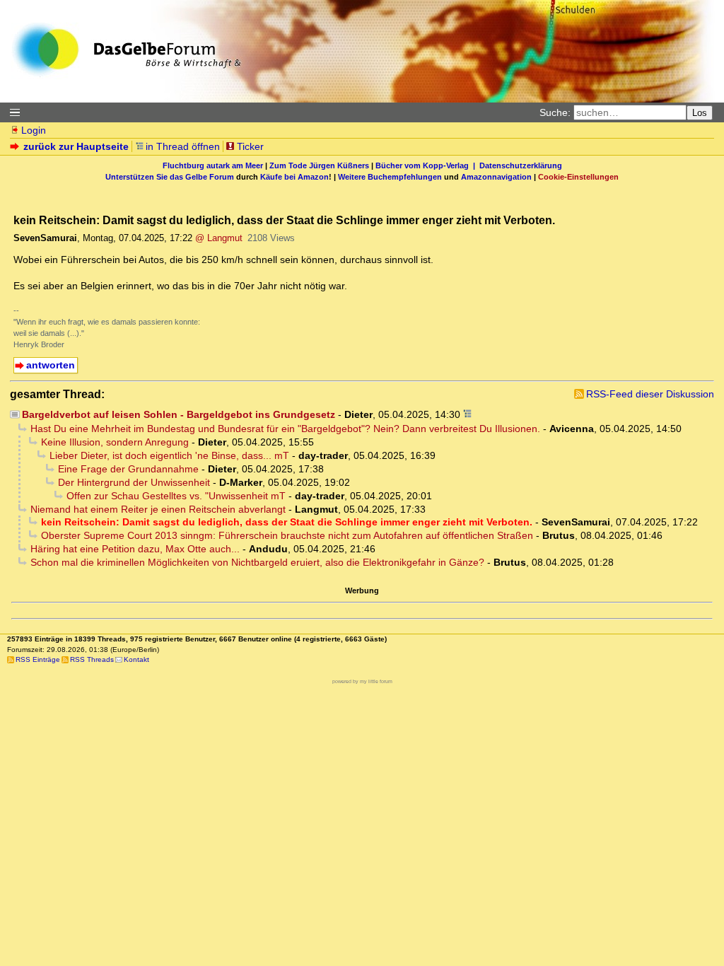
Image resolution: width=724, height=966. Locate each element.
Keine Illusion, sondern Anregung (115, 442)
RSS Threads (92, 659)
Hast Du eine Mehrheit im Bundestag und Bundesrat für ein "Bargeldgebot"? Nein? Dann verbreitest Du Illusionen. (285, 428)
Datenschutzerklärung (520, 165)
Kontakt (136, 659)
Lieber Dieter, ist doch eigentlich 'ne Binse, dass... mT (169, 455)
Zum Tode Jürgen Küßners (319, 165)
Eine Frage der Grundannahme (128, 469)
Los (699, 112)
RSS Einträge (38, 659)
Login (33, 130)
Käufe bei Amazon (294, 177)
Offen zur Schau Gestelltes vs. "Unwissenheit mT (176, 495)
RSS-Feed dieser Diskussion (650, 394)
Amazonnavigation (496, 177)
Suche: (555, 112)
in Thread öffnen (183, 146)
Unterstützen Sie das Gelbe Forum (169, 177)
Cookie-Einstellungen (578, 177)
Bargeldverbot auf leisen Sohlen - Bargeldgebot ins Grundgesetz (178, 414)
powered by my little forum (362, 681)
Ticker (250, 146)
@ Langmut (219, 238)
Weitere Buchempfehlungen (390, 177)
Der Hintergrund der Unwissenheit (134, 482)
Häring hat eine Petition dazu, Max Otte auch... (135, 548)
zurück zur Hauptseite (76, 146)
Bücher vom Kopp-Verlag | (427, 165)
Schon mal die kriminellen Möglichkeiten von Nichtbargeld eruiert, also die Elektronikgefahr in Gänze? (257, 562)
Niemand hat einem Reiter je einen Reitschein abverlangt (158, 509)
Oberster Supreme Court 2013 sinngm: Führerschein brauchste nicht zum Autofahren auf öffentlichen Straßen (287, 535)
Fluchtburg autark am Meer (213, 165)
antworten (50, 365)
